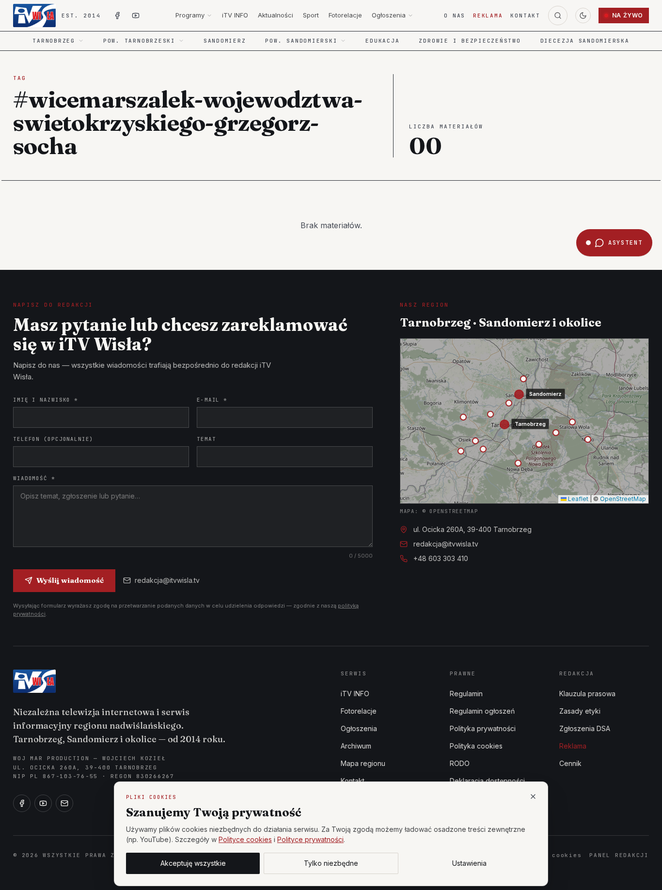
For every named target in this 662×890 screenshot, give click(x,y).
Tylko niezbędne (331, 863)
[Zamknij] (533, 796)
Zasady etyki (579, 711)
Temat (206, 439)
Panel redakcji (619, 855)
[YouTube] (43, 803)
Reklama (488, 15)
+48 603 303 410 (440, 558)
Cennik (570, 763)
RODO (460, 763)
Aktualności (275, 15)
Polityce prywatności (310, 839)
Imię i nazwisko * (45, 399)
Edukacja (382, 40)
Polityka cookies (476, 746)
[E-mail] (64, 803)
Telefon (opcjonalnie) (53, 439)
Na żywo (627, 15)
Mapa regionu (363, 763)
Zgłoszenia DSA (584, 728)
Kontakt (525, 15)
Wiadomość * (34, 478)
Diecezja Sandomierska (585, 40)
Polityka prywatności (483, 728)
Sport (311, 15)
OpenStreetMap (623, 498)
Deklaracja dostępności (487, 781)
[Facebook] (22, 803)
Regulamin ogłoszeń (482, 711)
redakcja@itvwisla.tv (167, 580)
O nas (454, 15)
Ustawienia (469, 863)
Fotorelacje (345, 15)
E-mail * (212, 399)
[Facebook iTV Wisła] (117, 15)
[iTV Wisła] (34, 681)
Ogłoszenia (389, 15)
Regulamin (466, 693)
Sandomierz (225, 40)
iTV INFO (235, 15)
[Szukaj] (557, 15)
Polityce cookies (245, 839)
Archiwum (356, 746)
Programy (190, 15)
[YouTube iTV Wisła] (135, 15)
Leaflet (577, 498)
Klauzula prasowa (587, 693)
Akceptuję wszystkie (193, 863)
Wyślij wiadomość (70, 580)
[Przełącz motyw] (583, 15)
